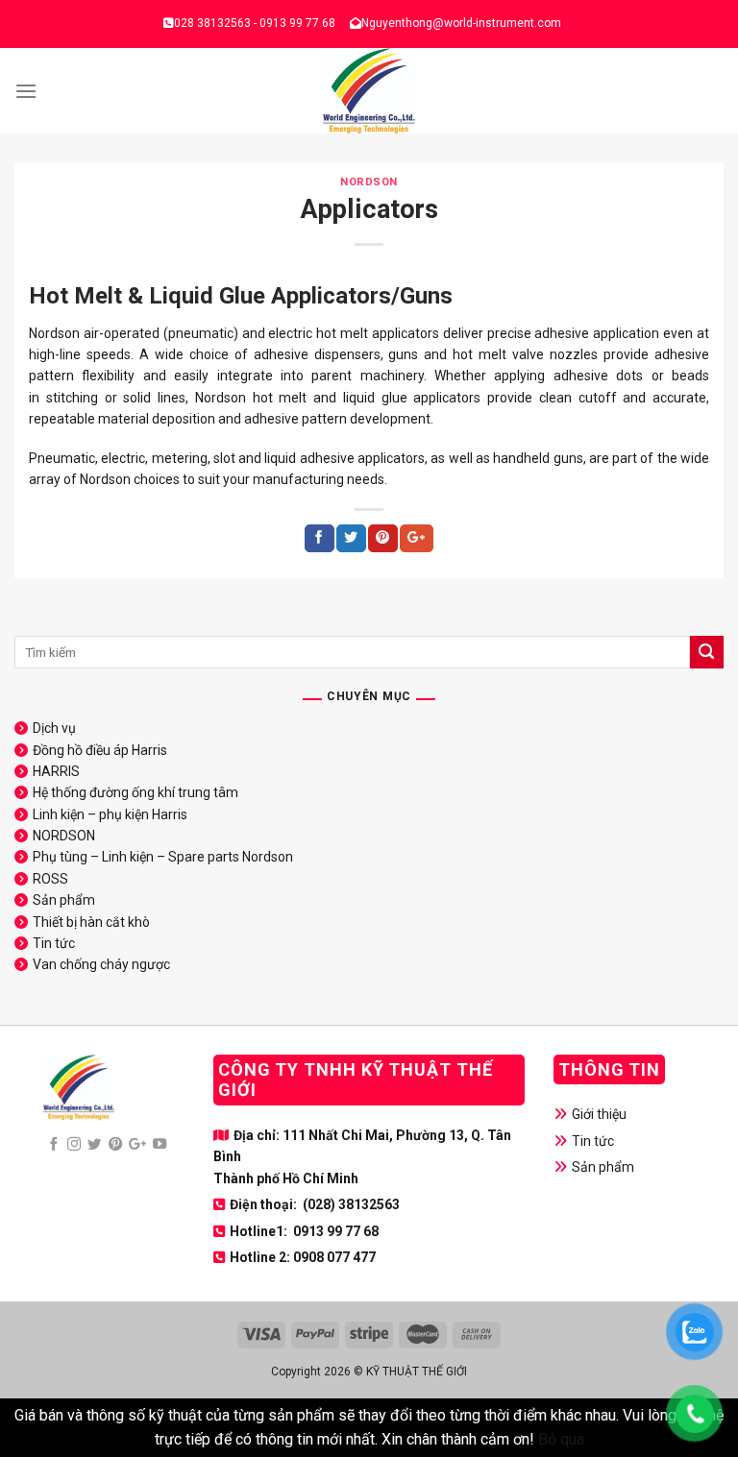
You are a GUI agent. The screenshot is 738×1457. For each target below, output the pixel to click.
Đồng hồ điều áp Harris (100, 750)
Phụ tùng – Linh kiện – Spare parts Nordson (163, 856)
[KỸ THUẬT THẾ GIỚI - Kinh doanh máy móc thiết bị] (369, 91)
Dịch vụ (54, 728)
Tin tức (54, 943)
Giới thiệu (599, 1114)
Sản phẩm (64, 900)
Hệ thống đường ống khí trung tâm (135, 792)
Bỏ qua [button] (561, 1439)
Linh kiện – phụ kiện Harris (110, 814)
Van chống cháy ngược (101, 964)
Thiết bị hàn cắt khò (91, 922)
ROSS (50, 878)
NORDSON (369, 182)
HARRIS (56, 771)
